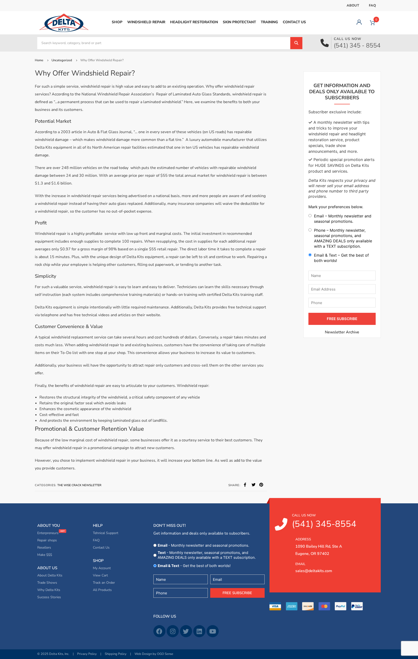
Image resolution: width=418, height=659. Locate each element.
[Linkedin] (199, 631)
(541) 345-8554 (324, 521)
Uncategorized (62, 60)
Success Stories (49, 597)
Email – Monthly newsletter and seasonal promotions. (342, 219)
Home (39, 60)
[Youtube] (213, 631)
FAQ (372, 5)
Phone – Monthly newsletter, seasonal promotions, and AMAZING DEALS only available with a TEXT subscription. (343, 238)
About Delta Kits (49, 575)
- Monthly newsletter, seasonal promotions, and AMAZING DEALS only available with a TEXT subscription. (207, 555)
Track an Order (104, 582)
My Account (102, 568)
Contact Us (101, 547)
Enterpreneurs (48, 533)
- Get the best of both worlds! (194, 565)
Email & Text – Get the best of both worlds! (341, 258)
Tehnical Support (105, 533)
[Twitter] (186, 631)
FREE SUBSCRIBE (342, 318)
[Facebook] (159, 631)
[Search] (296, 43)
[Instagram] (173, 631)
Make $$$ (44, 554)
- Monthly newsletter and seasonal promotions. (203, 545)
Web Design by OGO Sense (153, 654)
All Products (102, 590)
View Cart (100, 575)
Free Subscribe (237, 592)
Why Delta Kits (48, 590)
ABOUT (353, 5)
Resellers (44, 547)
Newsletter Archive (342, 332)
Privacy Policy (87, 654)
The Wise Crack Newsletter (79, 485)
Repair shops (47, 540)
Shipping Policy (116, 654)
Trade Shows (47, 582)
